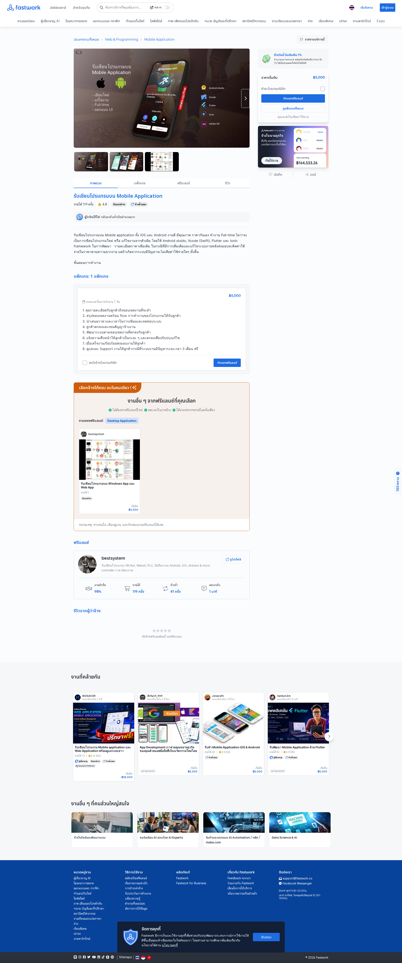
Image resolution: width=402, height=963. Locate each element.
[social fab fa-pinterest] (112, 957)
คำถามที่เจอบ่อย (135, 903)
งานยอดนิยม (26, 20)
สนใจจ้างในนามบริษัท (103, 362)
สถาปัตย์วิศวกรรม (254, 20)
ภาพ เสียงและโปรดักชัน (183, 20)
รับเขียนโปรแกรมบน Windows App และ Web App (108, 485)
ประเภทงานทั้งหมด (86, 39)
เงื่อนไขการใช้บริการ (240, 888)
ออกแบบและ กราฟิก (106, 20)
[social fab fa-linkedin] (98, 957)
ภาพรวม (96, 183)
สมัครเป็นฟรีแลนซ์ (136, 878)
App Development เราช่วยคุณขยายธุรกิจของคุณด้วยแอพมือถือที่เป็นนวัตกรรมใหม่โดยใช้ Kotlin (168, 750)
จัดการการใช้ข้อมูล (136, 908)
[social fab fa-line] (75, 957)
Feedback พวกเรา (239, 878)
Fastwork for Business (191, 883)
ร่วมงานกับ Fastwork (241, 883)
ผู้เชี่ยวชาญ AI (50, 20)
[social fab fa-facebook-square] (84, 957)
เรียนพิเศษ (325, 20)
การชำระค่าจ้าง (134, 888)
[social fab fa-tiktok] (103, 957)
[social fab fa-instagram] (80, 957)
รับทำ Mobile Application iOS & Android (232, 747)
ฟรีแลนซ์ (184, 183)
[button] (275, 174)
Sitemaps (125, 957)
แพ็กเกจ (140, 183)
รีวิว (227, 183)
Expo (381, 20)
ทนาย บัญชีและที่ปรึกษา (220, 20)
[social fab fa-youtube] (94, 957)
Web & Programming (121, 39)
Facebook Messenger (297, 883)
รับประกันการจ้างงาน (138, 893)
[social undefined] (107, 957)
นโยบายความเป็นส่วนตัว (242, 893)
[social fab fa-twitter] (88, 957)
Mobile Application (159, 39)
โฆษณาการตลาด (76, 20)
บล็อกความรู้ (132, 898)
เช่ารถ (343, 20)
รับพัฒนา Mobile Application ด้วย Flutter (297, 747)
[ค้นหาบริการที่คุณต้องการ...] (101, 7)
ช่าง (310, 20)
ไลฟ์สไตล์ (156, 20)
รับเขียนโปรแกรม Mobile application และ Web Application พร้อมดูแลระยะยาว (103, 749)
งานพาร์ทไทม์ (362, 20)
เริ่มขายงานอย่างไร (136, 883)
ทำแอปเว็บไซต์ (135, 20)
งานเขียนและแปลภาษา (287, 20)
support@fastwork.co (297, 878)
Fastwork (182, 878)
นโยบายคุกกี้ (170, 945)
